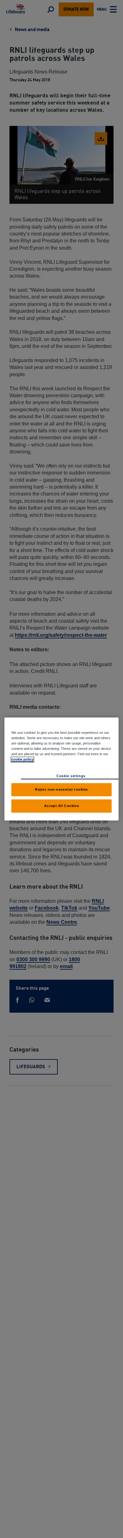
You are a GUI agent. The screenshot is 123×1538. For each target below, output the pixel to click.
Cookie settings (70, 776)
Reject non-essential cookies (61, 789)
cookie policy (22, 759)
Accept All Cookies (61, 806)
